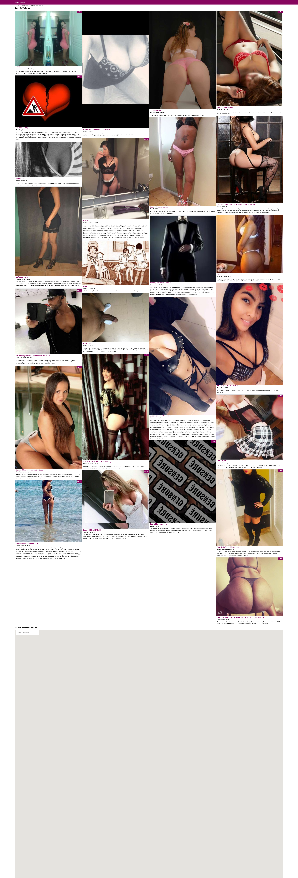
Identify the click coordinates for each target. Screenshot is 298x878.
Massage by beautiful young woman (97, 129)
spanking (86, 286)
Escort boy (87, 343)
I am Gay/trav (222, 461)
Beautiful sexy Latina (225, 107)
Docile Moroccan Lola (158, 524)
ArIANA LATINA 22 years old (228, 547)
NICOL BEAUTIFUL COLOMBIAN (229, 386)
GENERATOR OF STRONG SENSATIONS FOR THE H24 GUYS (240, 617)
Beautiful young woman (159, 207)
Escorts (17, 5)
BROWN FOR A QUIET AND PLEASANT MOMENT (236, 204)
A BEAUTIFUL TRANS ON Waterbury (97, 462)
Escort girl (20, 179)
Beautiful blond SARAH (92, 530)
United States (24, 5)
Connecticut (33, 5)
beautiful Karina (156, 110)
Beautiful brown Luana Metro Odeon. (30, 470)
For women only (22, 128)
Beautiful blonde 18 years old (27, 543)
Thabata (86, 220)
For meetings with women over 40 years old (33, 356)
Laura (219, 274)
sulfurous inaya (22, 277)
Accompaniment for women (160, 283)
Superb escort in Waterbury (160, 416)
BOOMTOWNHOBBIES (21, 2)
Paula (18, 67)
